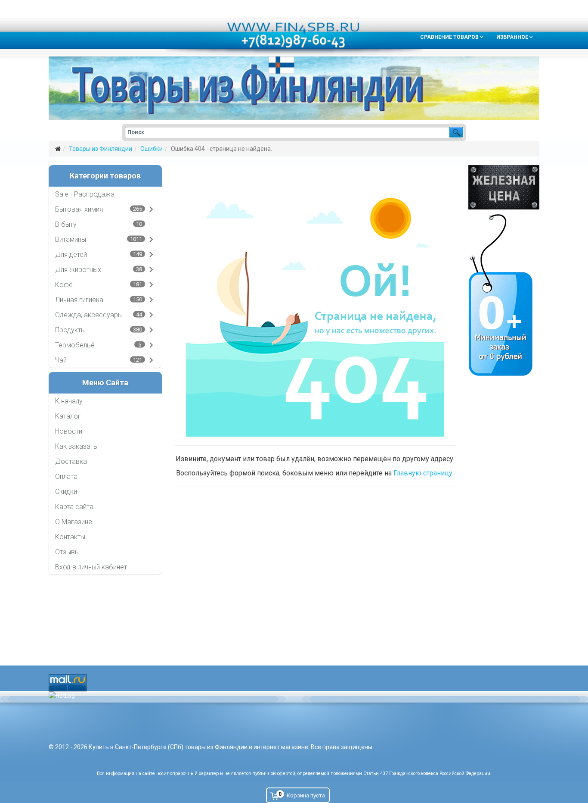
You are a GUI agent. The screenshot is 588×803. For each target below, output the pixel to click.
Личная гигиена (79, 300)
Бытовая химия (79, 209)
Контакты (70, 537)
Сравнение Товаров (449, 37)
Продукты (70, 330)
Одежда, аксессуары (89, 315)
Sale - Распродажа (85, 194)
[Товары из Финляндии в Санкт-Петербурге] (294, 88)
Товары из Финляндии (100, 148)
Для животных (78, 270)
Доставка (71, 461)
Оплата (66, 476)
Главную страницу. (423, 473)
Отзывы (67, 552)
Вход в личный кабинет (91, 567)
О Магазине (73, 522)
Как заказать (76, 446)
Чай (61, 360)
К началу (69, 401)
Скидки (66, 491)
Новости (68, 431)
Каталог (68, 416)
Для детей (71, 254)
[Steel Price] (503, 187)
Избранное (512, 37)
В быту (66, 224)
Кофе (64, 285)
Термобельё (75, 345)
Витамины (70, 239)
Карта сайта (74, 507)
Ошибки (151, 148)
